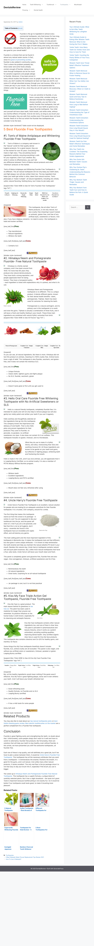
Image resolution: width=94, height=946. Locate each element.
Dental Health (38, 10)
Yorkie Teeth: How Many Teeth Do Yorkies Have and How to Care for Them (79, 49)
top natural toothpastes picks (41, 714)
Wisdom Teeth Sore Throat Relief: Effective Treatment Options (79, 65)
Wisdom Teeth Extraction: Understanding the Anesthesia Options (78, 120)
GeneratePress (58, 862)
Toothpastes (64, 4)
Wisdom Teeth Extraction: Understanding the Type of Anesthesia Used (79, 112)
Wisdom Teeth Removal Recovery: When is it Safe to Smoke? (79, 89)
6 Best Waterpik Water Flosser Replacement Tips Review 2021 (25, 850)
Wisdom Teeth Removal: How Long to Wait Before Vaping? (78, 104)
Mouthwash (78, 4)
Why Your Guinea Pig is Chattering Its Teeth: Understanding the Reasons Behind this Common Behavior (79, 172)
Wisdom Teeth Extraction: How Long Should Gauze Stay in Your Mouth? (78, 128)
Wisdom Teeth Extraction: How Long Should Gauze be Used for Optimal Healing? (79, 136)
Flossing (25, 10)
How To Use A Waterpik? (13, 852)
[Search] (87, 207)
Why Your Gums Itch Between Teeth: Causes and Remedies (78, 161)
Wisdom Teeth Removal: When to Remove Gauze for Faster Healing (79, 73)
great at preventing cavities (21, 60)
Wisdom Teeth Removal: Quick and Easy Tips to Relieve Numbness (78, 96)
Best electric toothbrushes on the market (40, 717)
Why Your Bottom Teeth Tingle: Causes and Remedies (78, 182)
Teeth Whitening (35, 4)
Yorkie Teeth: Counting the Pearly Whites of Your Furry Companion (79, 57)
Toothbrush (50, 4)
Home (24, 4)
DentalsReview (12, 7)
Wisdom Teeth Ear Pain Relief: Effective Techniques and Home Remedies (79, 143)
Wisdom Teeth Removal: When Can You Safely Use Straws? (79, 81)
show (20, 28)
